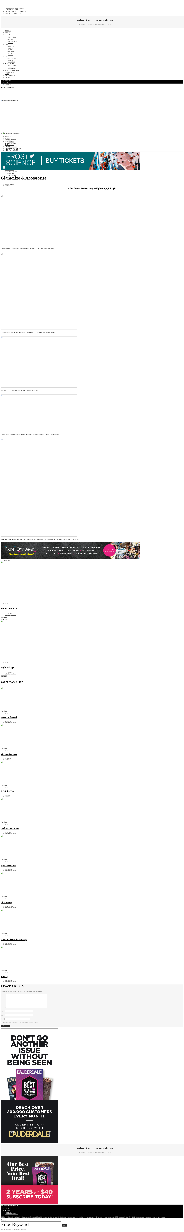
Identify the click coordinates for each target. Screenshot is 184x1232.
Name (2, 1011)
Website (2, 1018)
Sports (10, 53)
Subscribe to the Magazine (14, 8)
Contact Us (9, 1208)
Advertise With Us (11, 1214)
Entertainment (13, 58)
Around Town (9, 72)
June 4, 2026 (7, 795)
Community (12, 37)
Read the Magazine (11, 10)
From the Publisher (12, 70)
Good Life (8, 44)
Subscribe (8, 80)
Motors (10, 49)
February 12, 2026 (9, 906)
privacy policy (160, 1217)
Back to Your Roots (10, 828)
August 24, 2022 (8, 613)
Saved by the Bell (9, 717)
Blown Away (6, 902)
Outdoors (11, 51)
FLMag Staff (7, 185)
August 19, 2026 (8, 721)
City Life (8, 34)
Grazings (11, 67)
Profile (10, 43)
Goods (7, 74)
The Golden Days (9, 754)
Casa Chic (11, 46)
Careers (8, 1212)
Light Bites (12, 68)
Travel (10, 55)
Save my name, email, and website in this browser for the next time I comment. (20, 1022)
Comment (3, 1007)
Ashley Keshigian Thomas (10, 615)
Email (2, 1015)
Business (11, 36)
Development (12, 41)
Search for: (3, 1220)
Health (10, 48)
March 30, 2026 (8, 869)
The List (7, 77)
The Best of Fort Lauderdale (15, 11)
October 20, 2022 (8, 672)
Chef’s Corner (12, 65)
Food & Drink (9, 63)
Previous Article (5, 560)
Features (8, 31)
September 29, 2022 (9, 184)
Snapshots (11, 61)
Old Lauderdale (10, 75)
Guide (7, 56)
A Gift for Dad (7, 791)
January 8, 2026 (8, 943)
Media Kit (8, 1210)
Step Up (4, 976)
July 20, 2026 (8, 758)
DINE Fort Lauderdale (13, 13)
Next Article (4, 619)
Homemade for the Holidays (14, 939)
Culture (11, 39)
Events (10, 60)
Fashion (7, 32)
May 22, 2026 (8, 832)
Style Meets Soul (8, 865)
